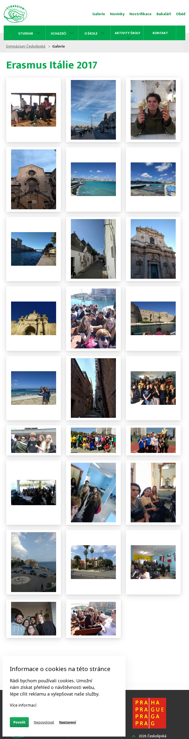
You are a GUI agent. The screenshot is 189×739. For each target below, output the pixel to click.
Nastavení (67, 722)
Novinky (117, 14)
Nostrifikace (140, 14)
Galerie (98, 14)
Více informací (23, 705)
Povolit (19, 722)
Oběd (180, 14)
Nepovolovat (44, 722)
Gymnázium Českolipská (25, 46)
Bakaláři (164, 14)
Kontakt (160, 33)
